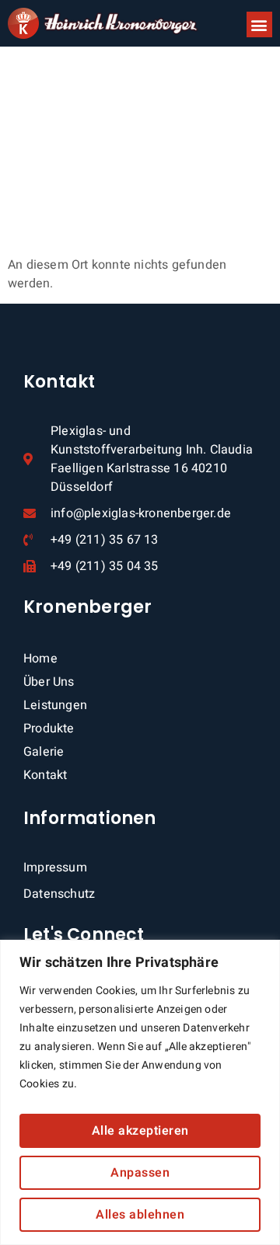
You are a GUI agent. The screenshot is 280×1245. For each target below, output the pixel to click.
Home (40, 658)
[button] (259, 24)
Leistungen (55, 705)
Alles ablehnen (140, 1214)
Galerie (43, 751)
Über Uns (49, 682)
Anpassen (140, 1172)
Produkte (49, 728)
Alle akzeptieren (140, 1131)
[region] (140, 1092)
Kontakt (45, 775)
